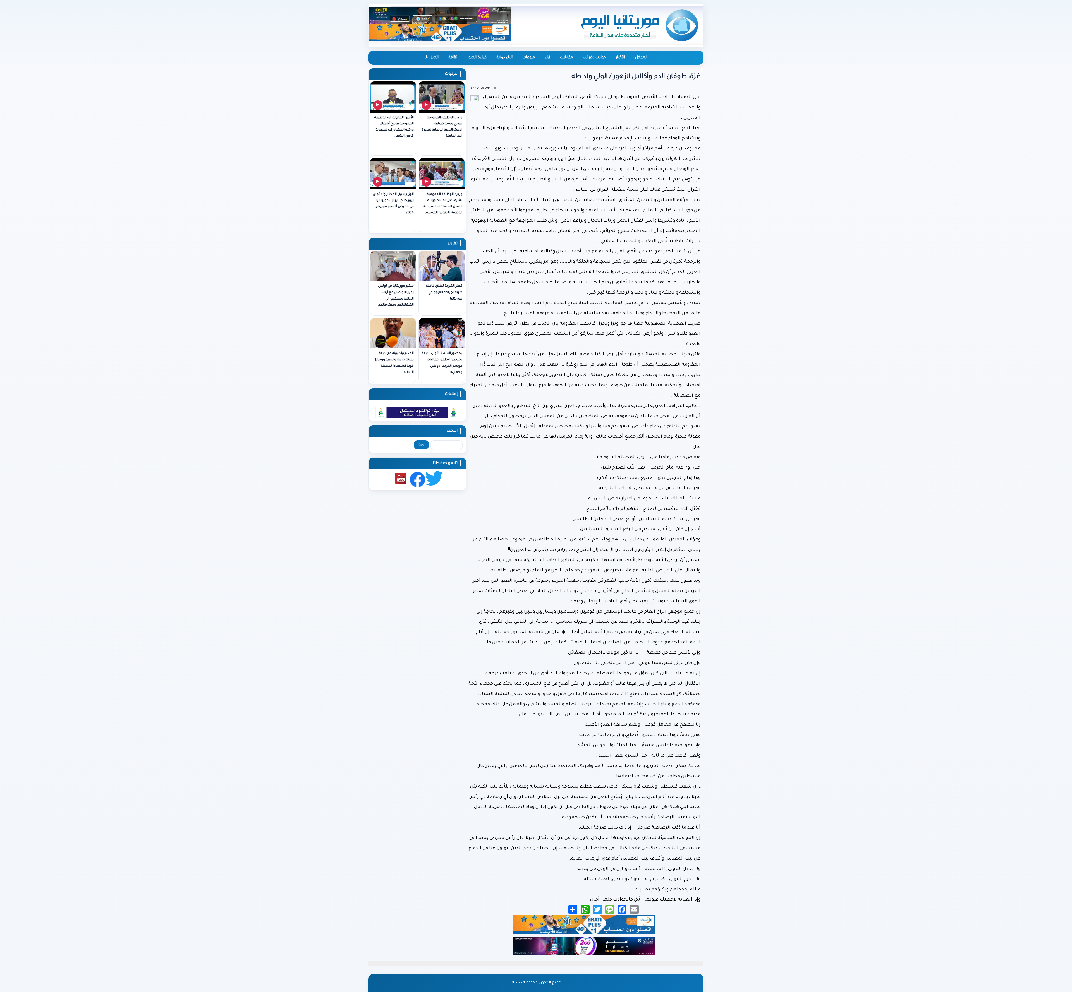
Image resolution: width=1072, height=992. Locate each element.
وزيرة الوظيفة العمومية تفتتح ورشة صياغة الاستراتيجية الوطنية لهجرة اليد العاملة (442, 127)
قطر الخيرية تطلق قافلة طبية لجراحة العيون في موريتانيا (444, 292)
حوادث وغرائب (594, 57)
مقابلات (566, 57)
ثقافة (453, 57)
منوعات (529, 57)
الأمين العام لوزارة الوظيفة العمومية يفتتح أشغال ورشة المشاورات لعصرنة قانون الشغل (394, 127)
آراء (547, 57)
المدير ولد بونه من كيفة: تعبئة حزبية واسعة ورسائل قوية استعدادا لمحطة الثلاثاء (394, 363)
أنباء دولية (505, 57)
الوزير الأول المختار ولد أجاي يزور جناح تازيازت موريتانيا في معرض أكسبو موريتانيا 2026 (393, 204)
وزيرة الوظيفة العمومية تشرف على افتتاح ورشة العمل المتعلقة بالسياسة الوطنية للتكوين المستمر (442, 204)
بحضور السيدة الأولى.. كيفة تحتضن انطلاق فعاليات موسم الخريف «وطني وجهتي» (442, 363)
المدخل (641, 57)
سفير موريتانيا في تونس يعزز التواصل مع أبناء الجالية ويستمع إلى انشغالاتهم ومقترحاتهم (396, 295)
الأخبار (620, 57)
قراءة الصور (477, 57)
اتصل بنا (432, 57)
